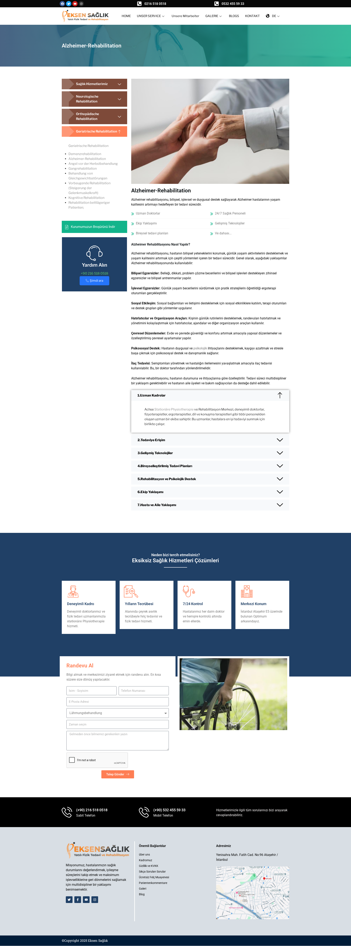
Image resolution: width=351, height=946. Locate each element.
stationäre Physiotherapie (86, 621)
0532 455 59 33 (233, 4)
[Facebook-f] (77, 899)
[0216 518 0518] (139, 3)
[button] (94, 84)
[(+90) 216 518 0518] (67, 812)
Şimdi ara (96, 280)
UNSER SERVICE (149, 16)
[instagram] (81, 3)
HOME (126, 16)
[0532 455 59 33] (216, 3)
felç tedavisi (149, 616)
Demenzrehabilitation (84, 154)
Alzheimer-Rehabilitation (87, 159)
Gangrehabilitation (82, 168)
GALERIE (211, 16)
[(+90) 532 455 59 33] (144, 812)
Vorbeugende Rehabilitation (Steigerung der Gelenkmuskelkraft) (89, 188)
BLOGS (234, 16)
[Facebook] (62, 3)
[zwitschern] (68, 3)
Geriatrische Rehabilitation (88, 146)
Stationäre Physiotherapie (174, 409)
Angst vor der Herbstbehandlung (93, 164)
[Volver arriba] (344, 939)
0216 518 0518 (155, 4)
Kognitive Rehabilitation (86, 198)
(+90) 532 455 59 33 (169, 810)
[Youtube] (75, 3)
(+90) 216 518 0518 (91, 810)
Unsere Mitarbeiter (185, 16)
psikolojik (200, 348)
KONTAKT (252, 16)
